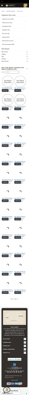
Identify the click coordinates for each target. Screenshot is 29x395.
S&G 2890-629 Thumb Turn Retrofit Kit (11, 143)
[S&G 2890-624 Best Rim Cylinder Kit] (20, 173)
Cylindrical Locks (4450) (8, 19)
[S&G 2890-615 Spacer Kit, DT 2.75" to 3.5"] (20, 191)
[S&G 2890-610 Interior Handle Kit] (8, 228)
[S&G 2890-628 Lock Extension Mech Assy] (20, 136)
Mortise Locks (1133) (7, 22)
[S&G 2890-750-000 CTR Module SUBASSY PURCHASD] (8, 100)
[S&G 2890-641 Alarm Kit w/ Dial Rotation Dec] (20, 100)
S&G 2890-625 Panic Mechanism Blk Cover (12, 179)
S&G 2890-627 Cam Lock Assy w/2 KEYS (11, 161)
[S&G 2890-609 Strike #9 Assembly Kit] (20, 228)
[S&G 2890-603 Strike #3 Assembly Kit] (8, 247)
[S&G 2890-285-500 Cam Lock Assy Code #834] (8, 283)
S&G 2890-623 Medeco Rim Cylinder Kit (11, 198)
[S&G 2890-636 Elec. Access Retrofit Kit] (20, 118)
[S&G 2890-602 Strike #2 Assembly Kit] (20, 247)
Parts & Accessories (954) (8, 44)
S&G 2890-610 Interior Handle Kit (10, 235)
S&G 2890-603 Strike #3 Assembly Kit (10, 253)
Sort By (2, 72)
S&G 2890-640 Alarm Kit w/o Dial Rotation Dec (13, 124)
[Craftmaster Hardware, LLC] (10, 5)
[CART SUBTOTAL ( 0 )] (25, 5)
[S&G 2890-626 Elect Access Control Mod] (20, 155)
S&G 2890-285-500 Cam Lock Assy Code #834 (13, 290)
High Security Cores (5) (7, 40)
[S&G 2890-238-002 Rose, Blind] (20, 283)
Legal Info (14, 380)
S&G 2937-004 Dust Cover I (20, 88)
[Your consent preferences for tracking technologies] (26, 393)
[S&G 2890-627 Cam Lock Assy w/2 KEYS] (8, 155)
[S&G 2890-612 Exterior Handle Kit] (20, 210)
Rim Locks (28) (5, 33)
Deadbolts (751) (6, 29)
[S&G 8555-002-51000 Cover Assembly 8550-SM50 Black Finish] (8, 81)
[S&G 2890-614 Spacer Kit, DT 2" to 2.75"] (8, 210)
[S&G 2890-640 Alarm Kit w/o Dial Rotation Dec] (8, 118)
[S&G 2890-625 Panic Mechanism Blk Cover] (8, 173)
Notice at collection (7, 393)
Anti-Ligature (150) (6, 26)
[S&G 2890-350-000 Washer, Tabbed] (20, 265)
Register (13, 320)
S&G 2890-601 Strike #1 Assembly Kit (10, 271)
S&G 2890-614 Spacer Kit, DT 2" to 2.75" (11, 216)
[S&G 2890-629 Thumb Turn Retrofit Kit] (8, 136)
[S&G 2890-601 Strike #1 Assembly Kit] (8, 265)
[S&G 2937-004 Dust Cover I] (20, 81)
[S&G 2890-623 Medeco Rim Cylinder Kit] (8, 191)
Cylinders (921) (5, 37)
